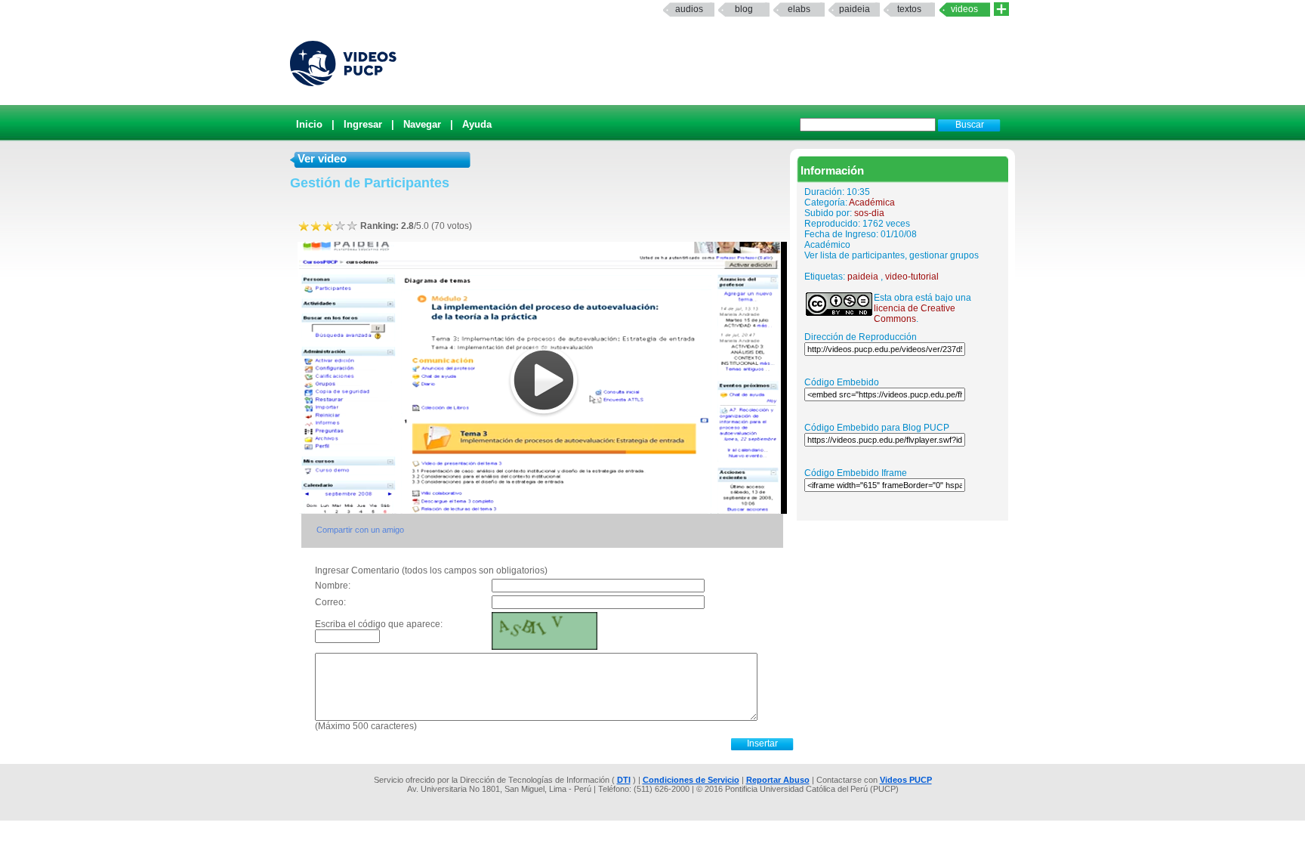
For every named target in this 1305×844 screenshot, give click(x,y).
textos (909, 9)
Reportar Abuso (778, 779)
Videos (964, 9)
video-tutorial (912, 276)
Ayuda (477, 124)
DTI (624, 779)
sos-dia (869, 213)
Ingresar (363, 124)
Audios (689, 9)
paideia (854, 9)
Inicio (309, 124)
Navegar (422, 124)
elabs (799, 9)
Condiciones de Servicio (691, 779)
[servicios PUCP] (1001, 9)
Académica (872, 202)
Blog (744, 9)
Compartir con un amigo (360, 529)
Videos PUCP (906, 779)
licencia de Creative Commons (914, 313)
